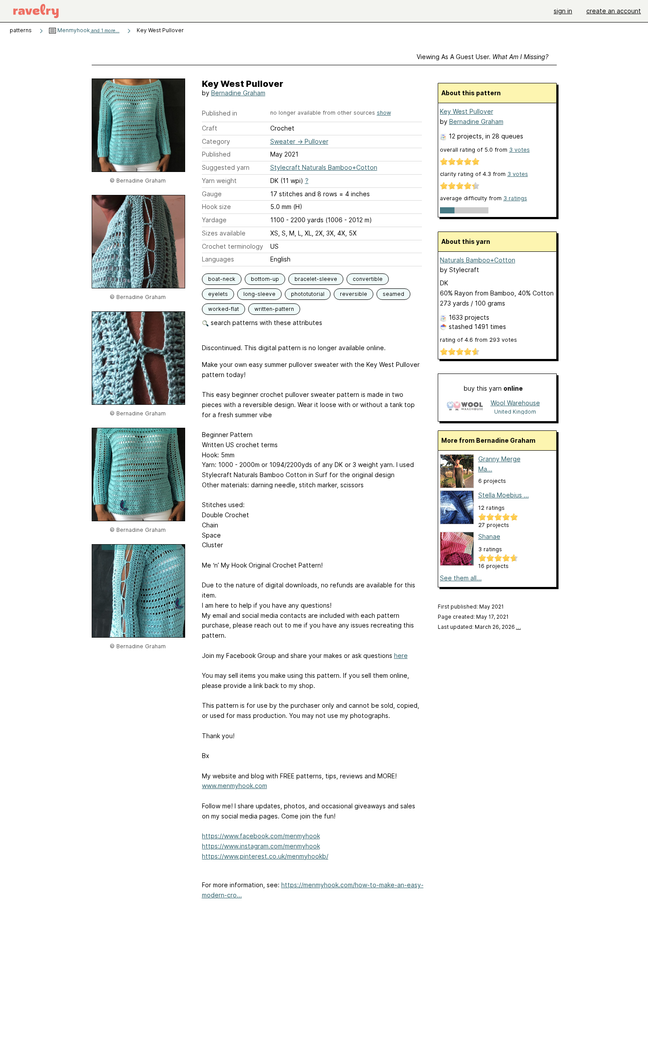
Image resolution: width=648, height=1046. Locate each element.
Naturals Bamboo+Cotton (477, 260)
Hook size (216, 206)
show (384, 112)
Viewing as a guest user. (482, 56)
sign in (563, 11)
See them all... (461, 578)
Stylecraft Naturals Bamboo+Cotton (323, 167)
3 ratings (515, 198)
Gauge (212, 194)
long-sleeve (259, 294)
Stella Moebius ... (503, 495)
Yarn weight (219, 180)
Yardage (214, 220)
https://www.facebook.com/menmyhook (261, 836)
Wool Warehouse (515, 403)
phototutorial (307, 294)
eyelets (218, 294)
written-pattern (274, 309)
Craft (209, 128)
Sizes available (224, 233)
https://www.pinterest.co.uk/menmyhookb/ (265, 856)
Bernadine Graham (238, 93)
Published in (219, 113)
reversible (353, 294)
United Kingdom (515, 411)
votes (519, 149)
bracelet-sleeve (315, 279)
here (401, 655)
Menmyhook (87, 30)
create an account (613, 11)
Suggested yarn (226, 167)
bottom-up (265, 279)
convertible (368, 279)
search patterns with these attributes (265, 322)
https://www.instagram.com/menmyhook (261, 846)
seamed (393, 294)
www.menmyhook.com (234, 785)
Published (216, 154)
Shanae (489, 536)
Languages (218, 259)
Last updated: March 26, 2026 (479, 627)
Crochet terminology (232, 246)
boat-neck (221, 279)
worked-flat (223, 309)
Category (216, 141)
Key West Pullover (466, 111)
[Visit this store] (464, 407)
